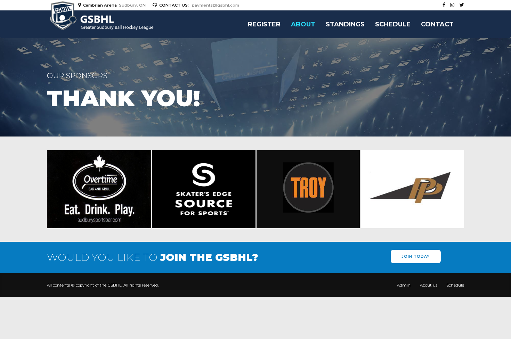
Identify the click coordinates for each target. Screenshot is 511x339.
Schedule (393, 24)
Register (264, 24)
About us (428, 285)
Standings (345, 24)
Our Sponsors (77, 75)
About (303, 24)
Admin (404, 285)
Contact (437, 24)
